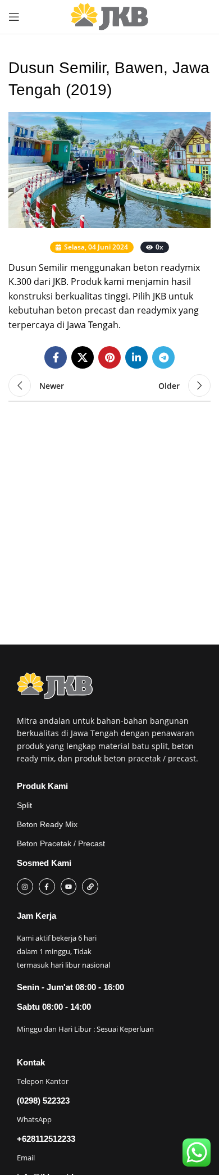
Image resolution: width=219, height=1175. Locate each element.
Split (24, 805)
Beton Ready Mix (47, 824)
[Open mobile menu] (14, 17)
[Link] (90, 886)
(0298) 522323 (43, 1100)
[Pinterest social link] (109, 357)
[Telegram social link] (163, 357)
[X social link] (82, 357)
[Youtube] (69, 886)
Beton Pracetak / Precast (61, 843)
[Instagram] (25, 886)
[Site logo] (109, 17)
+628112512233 (46, 1139)
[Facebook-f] (47, 886)
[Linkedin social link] (136, 357)
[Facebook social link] (55, 357)
